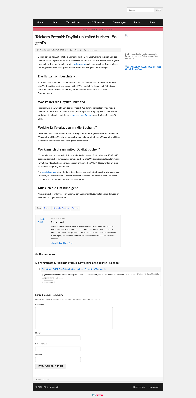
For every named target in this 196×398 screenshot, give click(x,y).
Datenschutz (139, 387)
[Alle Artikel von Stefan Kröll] (43, 223)
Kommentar (40, 305)
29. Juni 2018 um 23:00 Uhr (148, 274)
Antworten (48, 282)
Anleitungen (119, 22)
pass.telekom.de (49, 172)
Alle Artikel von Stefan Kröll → (63, 243)
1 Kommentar (91, 50)
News (55, 22)
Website (38, 355)
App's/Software (96, 22)
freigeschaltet (80, 64)
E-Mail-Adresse (41, 344)
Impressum (154, 387)
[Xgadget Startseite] (59, 10)
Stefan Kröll (77, 50)
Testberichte (72, 22)
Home (40, 22)
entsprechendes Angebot (81, 115)
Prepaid (75, 208)
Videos (152, 22)
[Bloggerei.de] (97, 395)
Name (38, 333)
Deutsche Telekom (61, 208)
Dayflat (47, 208)
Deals (137, 22)
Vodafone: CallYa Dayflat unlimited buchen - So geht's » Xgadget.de (74, 269)
